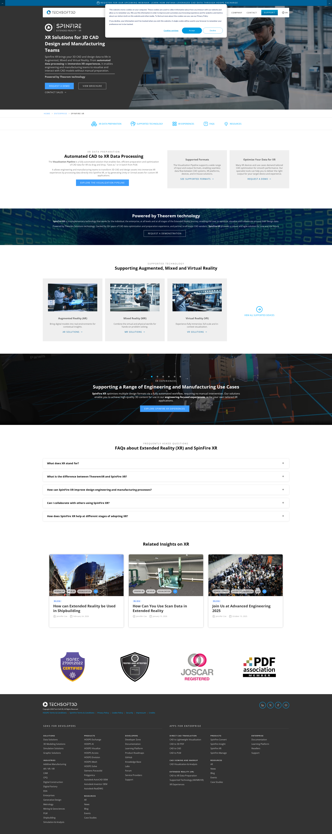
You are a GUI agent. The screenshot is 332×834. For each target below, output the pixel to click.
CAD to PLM (175, 753)
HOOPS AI (89, 744)
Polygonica (89, 775)
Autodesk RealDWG (93, 788)
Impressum (141, 712)
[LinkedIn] (262, 705)
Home (47, 113)
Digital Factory (50, 786)
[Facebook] (278, 705)
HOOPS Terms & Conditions (55, 712)
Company (236, 12)
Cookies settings (171, 30)
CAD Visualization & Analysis (183, 764)
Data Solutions (50, 739)
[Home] (61, 13)
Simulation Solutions (53, 748)
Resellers (255, 748)
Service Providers (133, 775)
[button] (59, 86)
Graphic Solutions (52, 753)
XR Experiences (177, 784)
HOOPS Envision (92, 757)
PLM (45, 813)
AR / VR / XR (49, 768)
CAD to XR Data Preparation (183, 775)
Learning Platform (134, 748)
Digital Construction (53, 782)
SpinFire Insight (218, 744)
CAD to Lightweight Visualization (185, 739)
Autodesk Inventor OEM (95, 784)
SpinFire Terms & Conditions (82, 712)
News (86, 804)
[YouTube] (286, 705)
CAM (45, 773)
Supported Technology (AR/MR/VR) (187, 780)
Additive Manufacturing (54, 764)
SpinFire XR (215, 748)
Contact (252, 12)
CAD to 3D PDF (177, 744)
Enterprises (49, 795)
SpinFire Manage (218, 753)
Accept (192, 30)
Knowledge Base (133, 761)
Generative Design (52, 799)
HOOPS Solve (90, 766)
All (85, 799)
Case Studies (90, 817)
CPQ (45, 777)
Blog (86, 808)
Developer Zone (133, 739)
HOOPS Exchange (92, 739)
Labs (127, 766)
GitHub (128, 757)
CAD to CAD (175, 748)
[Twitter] (270, 705)
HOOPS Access (91, 753)
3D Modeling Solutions (54, 744)
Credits (152, 712)
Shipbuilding (49, 817)
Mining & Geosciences (54, 808)
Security (129, 712)
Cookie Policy (117, 712)
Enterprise (60, 113)
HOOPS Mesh (90, 761)
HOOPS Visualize (92, 748)
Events (87, 813)
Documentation (133, 744)
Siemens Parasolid (93, 770)
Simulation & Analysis (53, 822)
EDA (45, 791)
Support (269, 13)
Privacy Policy (103, 712)
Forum (128, 770)
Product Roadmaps (134, 753)
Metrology (48, 804)
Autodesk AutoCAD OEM (96, 779)
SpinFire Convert (218, 739)
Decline (213, 30)
